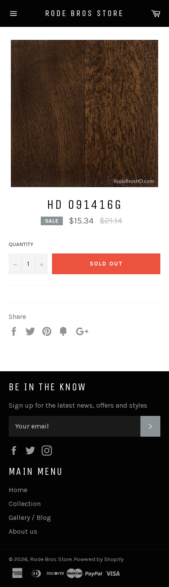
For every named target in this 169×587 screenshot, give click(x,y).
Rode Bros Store (84, 13)
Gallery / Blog (30, 517)
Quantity (21, 244)
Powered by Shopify (99, 559)
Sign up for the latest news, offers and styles (78, 405)
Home (18, 490)
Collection (25, 503)
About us (23, 531)
